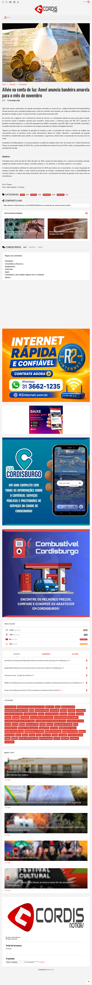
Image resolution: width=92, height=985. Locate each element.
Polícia (38, 735)
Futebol (42, 724)
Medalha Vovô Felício (69, 731)
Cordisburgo (81, 710)
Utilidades (64, 738)
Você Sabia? (9, 742)
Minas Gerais (9, 735)
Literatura (53, 728)
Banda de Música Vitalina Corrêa (16, 710)
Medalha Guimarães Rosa (14, 731)
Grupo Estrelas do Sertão (63, 724)
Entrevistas (25, 717)
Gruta (76, 724)
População (23, 84)
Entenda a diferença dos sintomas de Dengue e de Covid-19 (22, 233)
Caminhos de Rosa (41, 710)
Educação (79, 714)
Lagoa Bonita (44, 728)
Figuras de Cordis (32, 724)
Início (4, 84)
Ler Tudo (7, 780)
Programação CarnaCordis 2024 (22, 857)
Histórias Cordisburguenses (28, 728)
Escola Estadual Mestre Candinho (66, 717)
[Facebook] (3, 2)
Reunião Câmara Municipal (28, 738)
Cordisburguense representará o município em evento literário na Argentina (44, 802)
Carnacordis (54, 710)
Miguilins (82, 731)
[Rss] (18, 2)
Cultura (41, 714)
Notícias (12, 84)
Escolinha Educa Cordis (75, 721)
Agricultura (50, 707)
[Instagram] (6, 2)
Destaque (63, 714)
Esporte (8, 724)
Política (54, 735)
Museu (18, 735)
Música (24, 735)
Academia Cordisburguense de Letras (31, 707)
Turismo (57, 738)
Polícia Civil (46, 735)
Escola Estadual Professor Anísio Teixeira (19, 721)
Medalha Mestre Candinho (34, 731)
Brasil (32, 710)
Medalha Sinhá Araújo (53, 731)
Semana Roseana (46, 738)
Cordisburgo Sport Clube (13, 714)
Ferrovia (15, 724)
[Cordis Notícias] (46, 12)
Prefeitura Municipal (75, 735)
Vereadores (74, 738)
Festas (22, 724)
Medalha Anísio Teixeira (67, 728)
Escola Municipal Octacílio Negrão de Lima (50, 721)
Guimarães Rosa (11, 728)
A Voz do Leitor (10, 707)
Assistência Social (68, 707)
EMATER (71, 714)
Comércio (71, 710)
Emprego (16, 717)
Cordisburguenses (30, 714)
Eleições (8, 717)
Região (7, 738)
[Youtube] (10, 2)
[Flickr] (14, 2)
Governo (50, 724)
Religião (14, 738)
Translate (42, 962)
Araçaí (57, 707)
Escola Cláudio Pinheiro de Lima (41, 717)
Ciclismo (63, 710)
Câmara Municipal (51, 714)
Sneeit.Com (50, 969)
